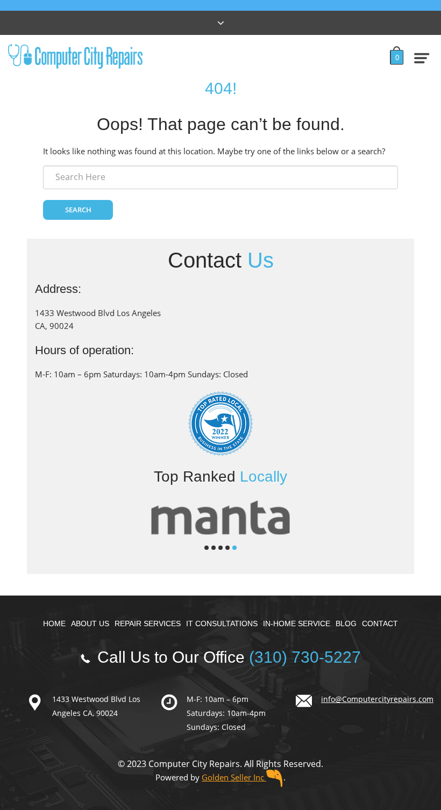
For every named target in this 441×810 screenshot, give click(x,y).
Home (54, 623)
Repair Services (148, 623)
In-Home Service (296, 623)
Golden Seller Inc (234, 777)
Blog (346, 623)
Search (78, 209)
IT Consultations (222, 623)
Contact (380, 623)
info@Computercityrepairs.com (377, 699)
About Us (90, 623)
